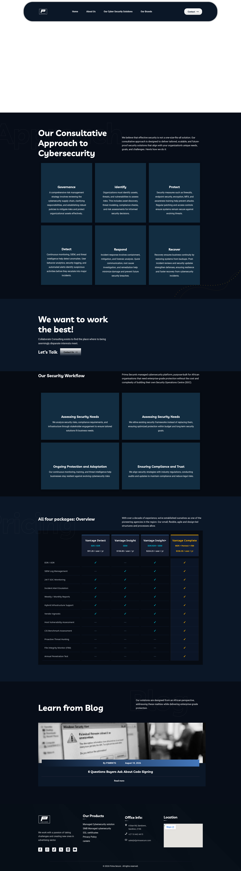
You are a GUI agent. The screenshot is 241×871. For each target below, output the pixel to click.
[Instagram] (47, 850)
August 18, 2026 (133, 763)
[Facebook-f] (40, 850)
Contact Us (69, 352)
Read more (119, 781)
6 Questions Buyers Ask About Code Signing (120, 772)
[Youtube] (75, 850)
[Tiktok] (54, 850)
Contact (191, 11)
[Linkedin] (68, 850)
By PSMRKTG (109, 763)
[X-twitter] (61, 850)
